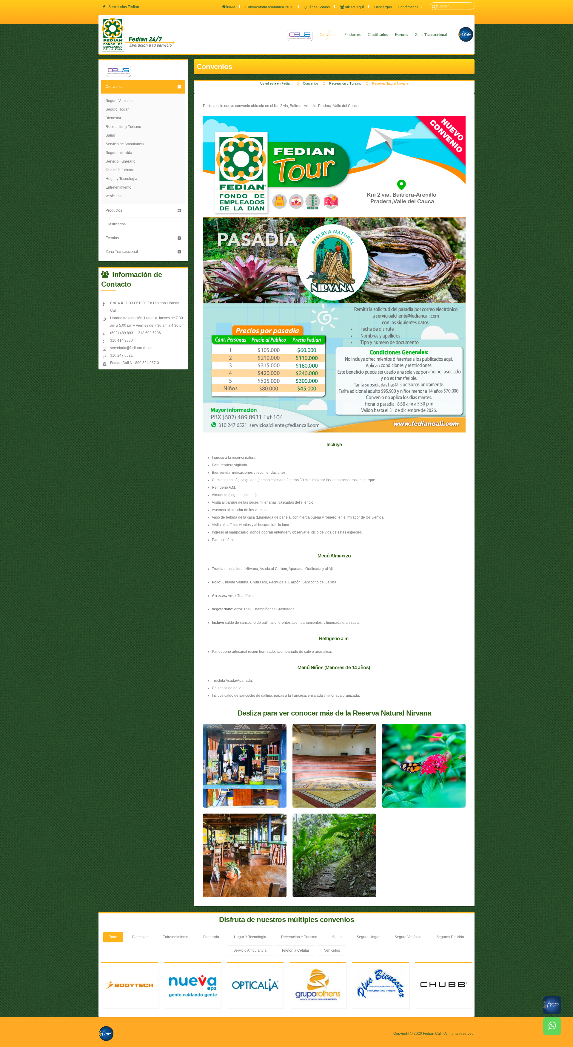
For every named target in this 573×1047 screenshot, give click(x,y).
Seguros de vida (119, 153)
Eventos (401, 34)
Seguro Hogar (117, 109)
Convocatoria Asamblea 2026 (269, 7)
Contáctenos (408, 7)
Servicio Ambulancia (250, 950)
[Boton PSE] (105, 1033)
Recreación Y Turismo (299, 937)
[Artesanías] (244, 766)
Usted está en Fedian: (276, 83)
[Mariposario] (424, 766)
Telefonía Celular (119, 170)
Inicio (230, 6)
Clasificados (378, 34)
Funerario (211, 937)
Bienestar (113, 118)
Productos (352, 34)
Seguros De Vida (450, 937)
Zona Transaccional (431, 34)
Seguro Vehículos (120, 101)
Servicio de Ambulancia (125, 144)
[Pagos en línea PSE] (465, 34)
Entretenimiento (118, 187)
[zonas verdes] (334, 855)
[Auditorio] (334, 766)
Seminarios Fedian (123, 7)
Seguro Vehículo (408, 937)
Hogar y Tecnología (121, 179)
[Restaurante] (244, 855)
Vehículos (113, 196)
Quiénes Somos (317, 7)
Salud (110, 135)
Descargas (383, 7)
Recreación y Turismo (345, 83)
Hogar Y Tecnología (250, 937)
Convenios (328, 34)
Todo (113, 937)
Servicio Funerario (120, 161)
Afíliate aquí (354, 7)
